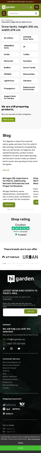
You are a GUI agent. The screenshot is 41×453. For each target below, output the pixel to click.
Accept (20, 448)
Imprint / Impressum (10, 376)
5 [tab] (23, 263)
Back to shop (8, 120)
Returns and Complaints (11, 365)
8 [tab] (36, 263)
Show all (6, 170)
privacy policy (7, 299)
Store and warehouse (10, 385)
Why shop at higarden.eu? (12, 362)
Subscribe (30, 311)
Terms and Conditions (10, 379)
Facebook (6, 348)
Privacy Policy (7, 382)
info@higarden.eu (16, 339)
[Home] (2, 20)
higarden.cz (10, 429)
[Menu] (4, 13)
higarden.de (10, 432)
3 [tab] (13, 263)
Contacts (6, 388)
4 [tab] (18, 263)
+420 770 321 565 (16, 343)
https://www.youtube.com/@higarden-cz (20, 348)
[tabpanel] (17, 191)
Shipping (6, 371)
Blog (4, 374)
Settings (20, 443)
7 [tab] (32, 263)
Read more (9, 205)
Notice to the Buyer (9, 368)
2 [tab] (9, 263)
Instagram (14, 348)
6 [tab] (27, 263)
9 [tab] (20, 265)
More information (34, 439)
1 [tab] (4, 263)
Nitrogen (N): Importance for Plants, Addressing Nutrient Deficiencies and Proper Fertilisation (16, 182)
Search (36, 13)
